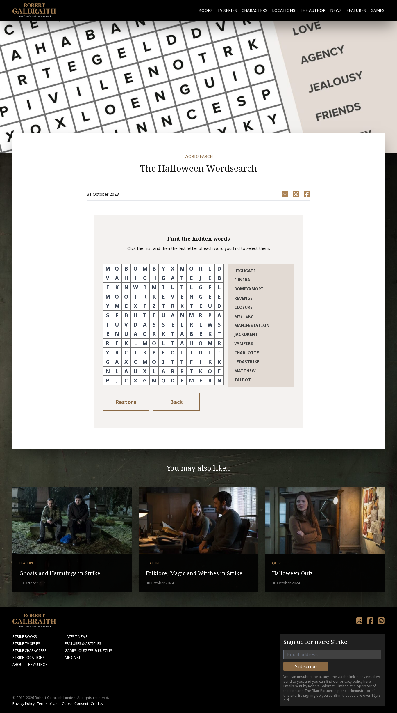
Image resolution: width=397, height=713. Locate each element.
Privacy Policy (23, 703)
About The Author (30, 664)
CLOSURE (243, 307)
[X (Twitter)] (359, 620)
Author (313, 10)
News (336, 10)
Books (206, 10)
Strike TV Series (26, 643)
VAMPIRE (243, 343)
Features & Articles (83, 643)
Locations (283, 10)
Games (378, 10)
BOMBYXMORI (248, 289)
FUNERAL (243, 280)
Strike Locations (28, 657)
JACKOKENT (246, 334)
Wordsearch (199, 156)
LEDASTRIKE (247, 361)
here (367, 681)
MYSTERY (243, 316)
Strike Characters (29, 650)
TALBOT (242, 379)
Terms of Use (48, 703)
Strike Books (24, 636)
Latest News (76, 636)
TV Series (227, 10)
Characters (254, 10)
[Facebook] (370, 620)
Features (356, 10)
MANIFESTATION (251, 325)
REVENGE (243, 298)
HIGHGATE (245, 270)
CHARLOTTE (246, 352)
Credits (97, 703)
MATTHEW (245, 370)
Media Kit (73, 657)
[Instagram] (381, 620)
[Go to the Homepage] (34, 10)
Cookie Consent (75, 703)
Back (176, 401)
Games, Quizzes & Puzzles (89, 650)
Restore (126, 401)
